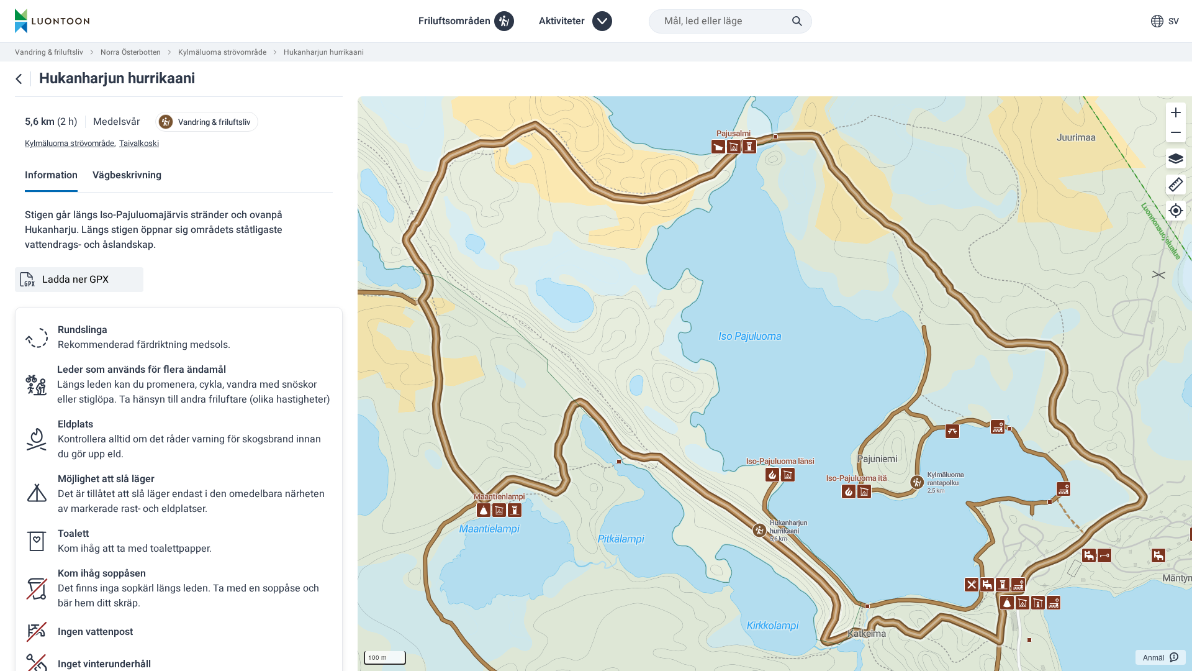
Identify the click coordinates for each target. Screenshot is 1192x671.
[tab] (51, 176)
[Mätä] (1176, 184)
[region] (775, 383)
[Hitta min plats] (1176, 211)
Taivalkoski (139, 143)
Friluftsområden (454, 21)
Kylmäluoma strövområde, (70, 143)
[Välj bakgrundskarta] (1176, 158)
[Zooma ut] (1176, 132)
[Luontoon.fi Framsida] (52, 21)
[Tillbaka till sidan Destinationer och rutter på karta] (18, 78)
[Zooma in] (1176, 112)
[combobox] (730, 21)
